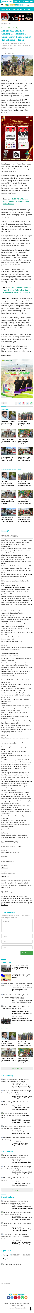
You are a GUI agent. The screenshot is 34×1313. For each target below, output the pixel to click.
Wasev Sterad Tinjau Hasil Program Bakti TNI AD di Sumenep (24, 458)
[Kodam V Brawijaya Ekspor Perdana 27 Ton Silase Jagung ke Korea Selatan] (17, 1007)
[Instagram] (18, 1297)
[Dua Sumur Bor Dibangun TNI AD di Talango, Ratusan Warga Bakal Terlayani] (25, 415)
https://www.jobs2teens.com (9, 841)
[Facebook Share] (16, 403)
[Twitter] (12, 1297)
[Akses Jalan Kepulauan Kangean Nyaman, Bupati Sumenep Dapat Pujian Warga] (8, 415)
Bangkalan (6, 1259)
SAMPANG (26, 1255)
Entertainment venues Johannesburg (12, 742)
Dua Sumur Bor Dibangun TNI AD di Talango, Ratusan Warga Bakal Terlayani (25, 423)
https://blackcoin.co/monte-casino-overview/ (15, 738)
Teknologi (16, 28)
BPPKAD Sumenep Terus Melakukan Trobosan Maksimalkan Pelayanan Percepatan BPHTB (19, 990)
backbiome (4, 891)
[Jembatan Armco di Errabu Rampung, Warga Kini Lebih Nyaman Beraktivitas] (8, 451)
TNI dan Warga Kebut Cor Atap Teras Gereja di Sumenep (8, 441)
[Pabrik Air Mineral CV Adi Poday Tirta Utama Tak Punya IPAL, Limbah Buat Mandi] (17, 996)
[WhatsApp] (22, 1297)
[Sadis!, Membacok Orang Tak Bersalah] (6, 977)
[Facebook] (8, 1297)
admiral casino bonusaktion (9, 535)
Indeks (6, 1303)
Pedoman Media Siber (17, 1305)
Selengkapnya (16, 1068)
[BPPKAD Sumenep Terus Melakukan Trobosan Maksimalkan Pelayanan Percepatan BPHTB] (17, 985)
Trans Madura (9, 52)
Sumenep (5, 1255)
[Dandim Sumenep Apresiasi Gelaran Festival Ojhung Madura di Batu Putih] (6, 1020)
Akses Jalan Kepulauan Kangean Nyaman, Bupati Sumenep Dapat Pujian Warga (8, 423)
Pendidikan (9, 28)
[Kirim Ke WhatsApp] (31, 403)
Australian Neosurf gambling (9, 653)
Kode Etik (13, 1303)
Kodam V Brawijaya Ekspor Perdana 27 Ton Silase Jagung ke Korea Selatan (21, 1012)
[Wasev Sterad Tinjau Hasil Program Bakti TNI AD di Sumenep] (25, 451)
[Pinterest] (15, 1297)
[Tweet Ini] (19, 403)
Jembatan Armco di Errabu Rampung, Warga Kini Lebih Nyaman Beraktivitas (7, 459)
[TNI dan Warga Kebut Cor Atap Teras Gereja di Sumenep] (8, 433)
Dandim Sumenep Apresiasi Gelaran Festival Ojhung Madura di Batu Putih (22, 1019)
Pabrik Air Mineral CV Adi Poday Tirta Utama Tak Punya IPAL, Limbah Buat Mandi (22, 1001)
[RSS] (25, 1297)
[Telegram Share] (27, 403)
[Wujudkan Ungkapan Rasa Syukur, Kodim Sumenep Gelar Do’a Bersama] (6, 968)
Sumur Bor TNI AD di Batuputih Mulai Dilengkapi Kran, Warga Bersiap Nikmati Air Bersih (25, 441)
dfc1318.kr (4, 856)
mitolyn (3, 872)
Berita (3, 28)
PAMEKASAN (15, 1255)
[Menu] (2, 5)
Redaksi (19, 1303)
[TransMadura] (14, 5)
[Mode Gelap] (28, 5)
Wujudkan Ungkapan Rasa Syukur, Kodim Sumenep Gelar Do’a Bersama (21, 968)
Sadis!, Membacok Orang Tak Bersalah (20, 976)
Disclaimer (26, 1303)
